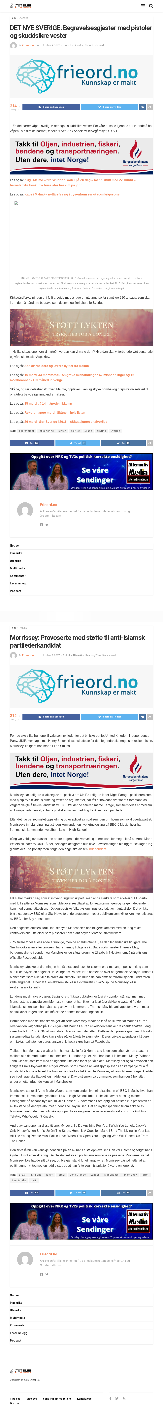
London (95, 1174)
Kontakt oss (84, 1398)
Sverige (115, 431)
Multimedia (17, 568)
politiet (75, 431)
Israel (61, 1174)
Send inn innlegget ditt (57, 1398)
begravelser (26, 431)
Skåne (88, 431)
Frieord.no (28, 45)
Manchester (112, 1174)
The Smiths (19, 1180)
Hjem (13, 18)
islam (49, 1174)
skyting (101, 431)
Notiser (15, 545)
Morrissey (130, 1174)
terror (145, 1174)
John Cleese (78, 1174)
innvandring (46, 431)
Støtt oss (31, 1398)
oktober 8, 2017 (51, 45)
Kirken (62, 431)
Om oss (14, 1403)
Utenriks (23, 18)
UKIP (34, 1180)
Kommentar (18, 575)
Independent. (97, 849)
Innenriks (16, 553)
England (36, 1174)
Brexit (23, 1174)
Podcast (15, 591)
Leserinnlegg (18, 583)
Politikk (23, 627)
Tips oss (15, 1398)
